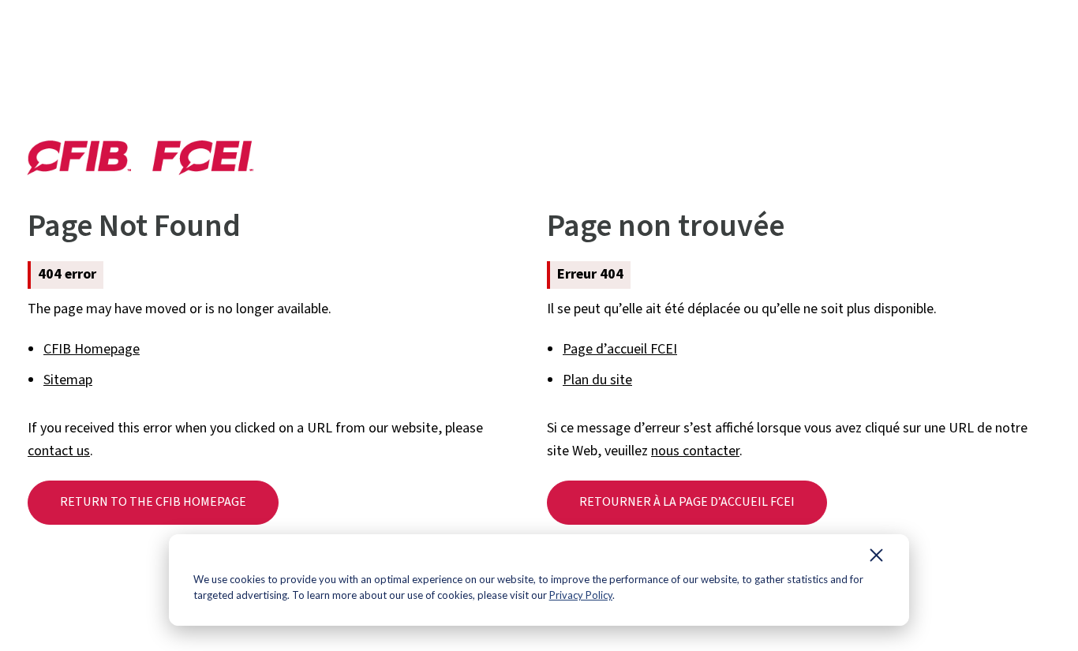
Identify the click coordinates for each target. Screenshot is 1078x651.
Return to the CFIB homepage (153, 502)
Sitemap (67, 380)
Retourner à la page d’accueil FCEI (687, 502)
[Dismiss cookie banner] (876, 559)
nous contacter (695, 451)
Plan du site (597, 380)
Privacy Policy (580, 595)
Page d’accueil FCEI (620, 349)
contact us (59, 451)
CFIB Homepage (91, 349)
